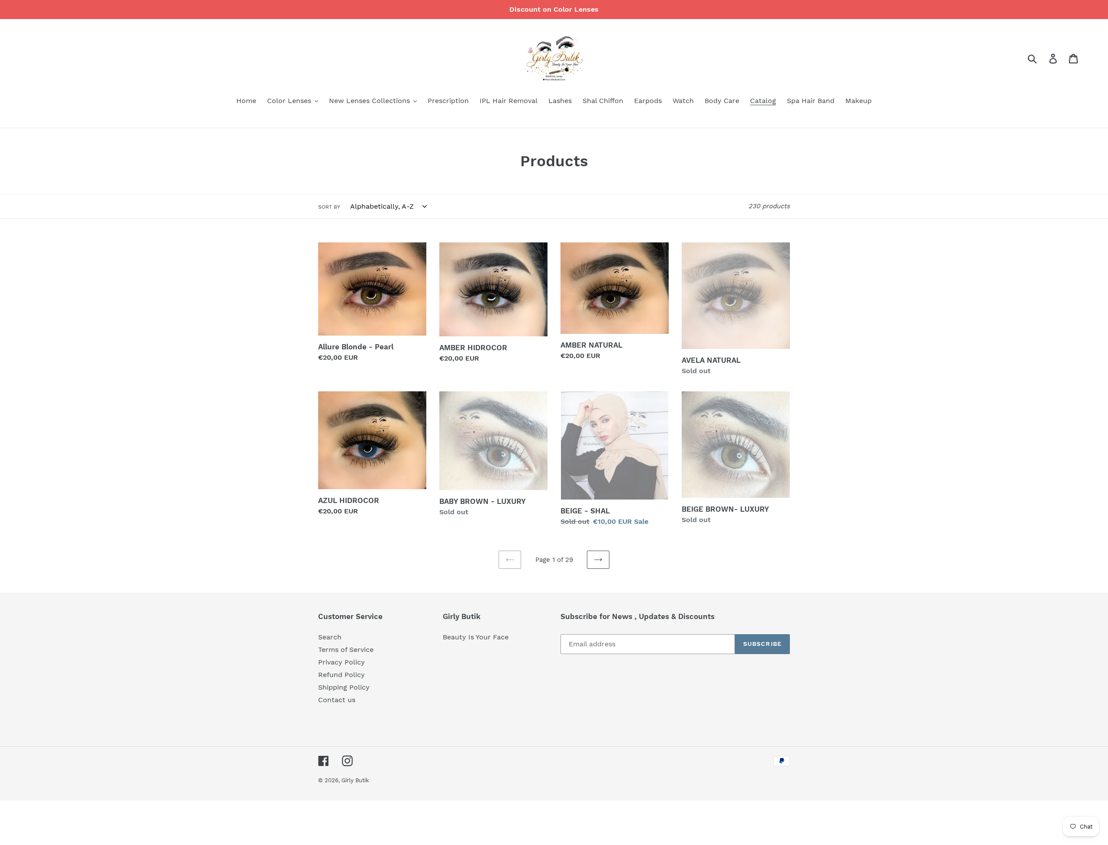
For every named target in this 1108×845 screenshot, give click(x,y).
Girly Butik (355, 780)
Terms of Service (346, 649)
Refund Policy (341, 675)
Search (329, 637)
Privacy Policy (341, 662)
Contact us (336, 700)
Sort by (329, 207)
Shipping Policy (344, 687)
